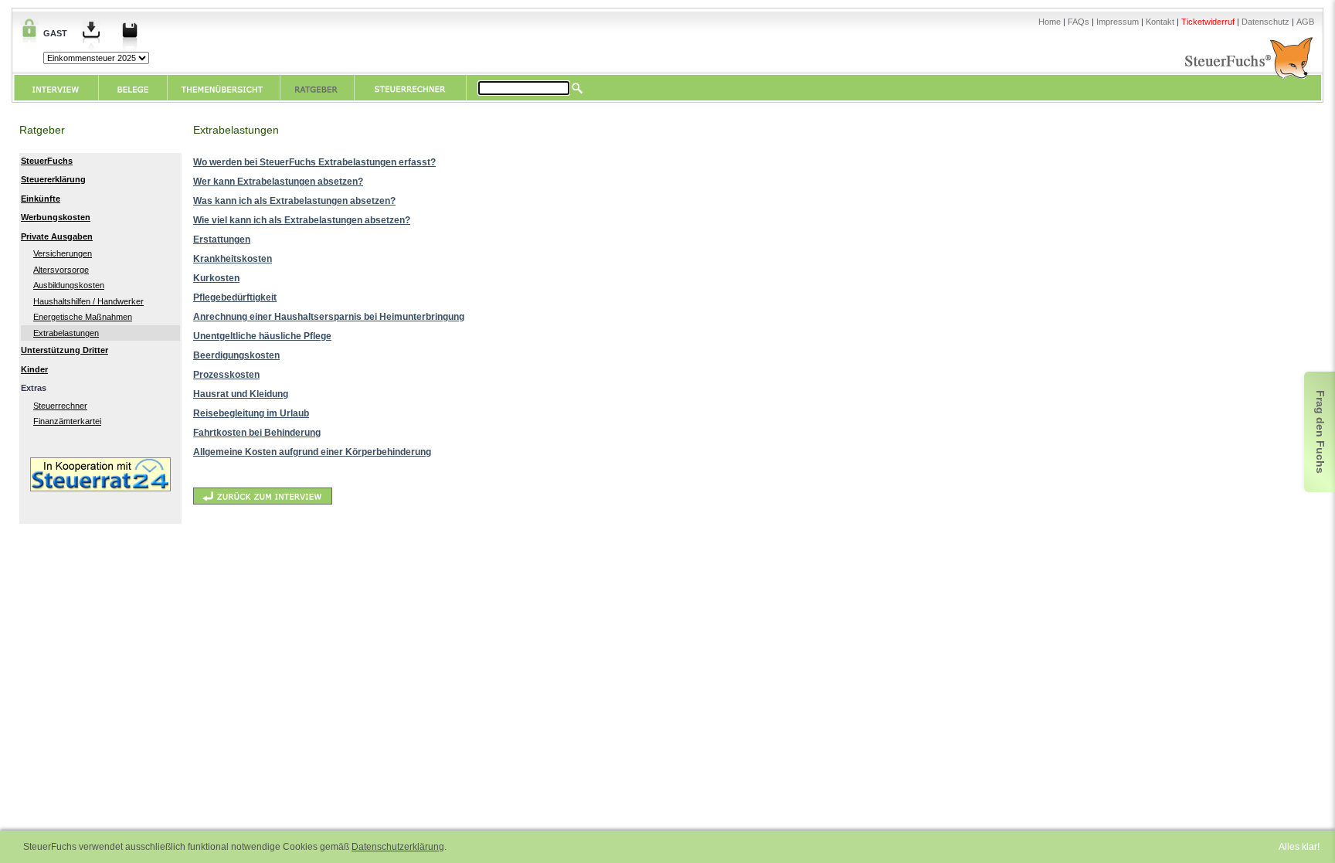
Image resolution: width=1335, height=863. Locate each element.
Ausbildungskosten (68, 285)
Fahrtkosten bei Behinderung (257, 432)
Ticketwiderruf (1208, 21)
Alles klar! (1299, 846)
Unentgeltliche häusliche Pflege (262, 336)
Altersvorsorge (61, 269)
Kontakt (1160, 21)
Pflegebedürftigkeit (235, 297)
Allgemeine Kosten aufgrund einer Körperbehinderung (312, 452)
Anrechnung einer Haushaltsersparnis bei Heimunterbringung (328, 316)
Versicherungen (62, 253)
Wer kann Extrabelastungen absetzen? (278, 181)
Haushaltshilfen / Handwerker (88, 301)
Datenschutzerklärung (398, 846)
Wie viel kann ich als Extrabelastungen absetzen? (301, 220)
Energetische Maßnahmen (82, 316)
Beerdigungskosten (236, 355)
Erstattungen (221, 239)
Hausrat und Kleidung (240, 394)
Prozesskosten (226, 374)
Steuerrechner (60, 405)
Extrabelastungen (66, 333)
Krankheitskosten (232, 258)
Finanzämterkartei (67, 421)
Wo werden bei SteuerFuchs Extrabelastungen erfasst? (314, 162)
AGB (1305, 21)
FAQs (1078, 21)
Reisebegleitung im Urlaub (251, 413)
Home (1049, 21)
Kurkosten (216, 278)
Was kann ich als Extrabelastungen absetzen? (294, 200)
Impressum (1117, 21)
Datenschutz (1265, 21)
